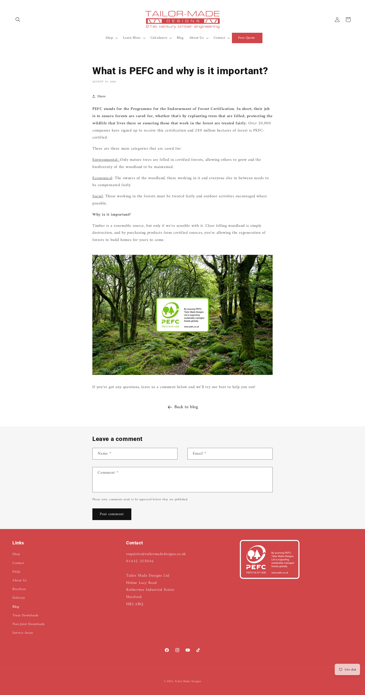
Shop (16, 554)
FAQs (16, 572)
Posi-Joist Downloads (28, 624)
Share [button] (101, 96)
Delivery (18, 598)
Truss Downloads (25, 615)
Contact (18, 563)
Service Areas (22, 633)
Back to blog (186, 407)
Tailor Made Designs (188, 681)
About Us (19, 580)
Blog (15, 607)
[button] (17, 19)
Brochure (19, 589)
